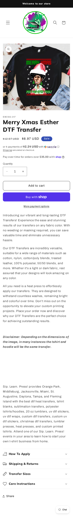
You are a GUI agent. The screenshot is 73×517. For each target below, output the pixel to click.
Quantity (8, 163)
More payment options (36, 206)
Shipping (7, 150)
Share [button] (10, 496)
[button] (8, 22)
